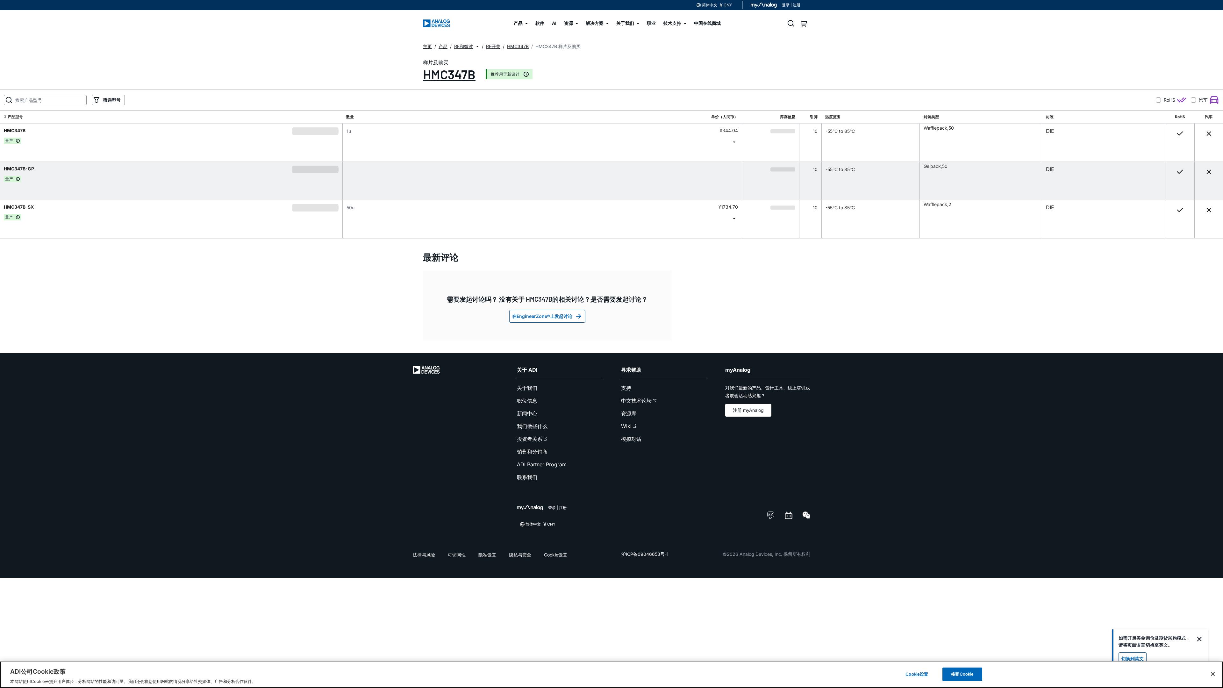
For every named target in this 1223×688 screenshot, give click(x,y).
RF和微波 (463, 46)
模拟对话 (631, 439)
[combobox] (542, 142)
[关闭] (1213, 674)
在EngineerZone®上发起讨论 (542, 316)
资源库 (628, 413)
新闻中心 (527, 413)
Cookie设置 (555, 554)
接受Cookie (962, 673)
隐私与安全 (520, 554)
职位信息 (527, 401)
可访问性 (457, 554)
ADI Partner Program (542, 464)
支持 (626, 388)
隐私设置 (487, 554)
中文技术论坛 (636, 401)
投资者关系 (529, 439)
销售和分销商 (532, 451)
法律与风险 (424, 554)
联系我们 (527, 477)
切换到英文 (1132, 658)
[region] (611, 674)
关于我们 (527, 388)
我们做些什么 (532, 426)
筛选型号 (112, 100)
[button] (477, 46)
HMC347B (449, 74)
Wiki (626, 426)
